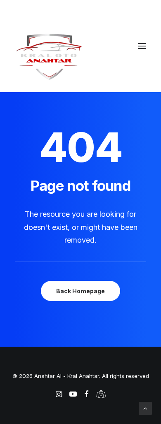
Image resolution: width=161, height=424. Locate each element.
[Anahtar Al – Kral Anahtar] (80, 56)
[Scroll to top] (145, 408)
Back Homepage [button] (80, 290)
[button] (142, 46)
